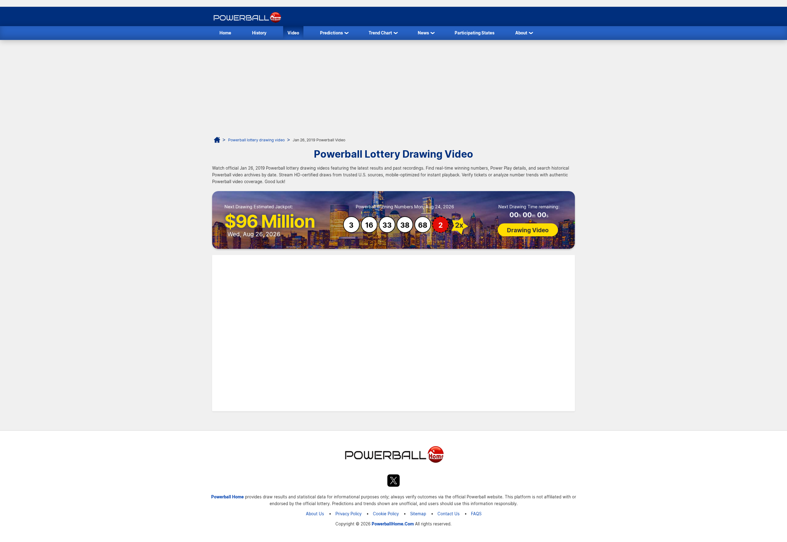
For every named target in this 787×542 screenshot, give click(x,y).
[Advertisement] (393, 86)
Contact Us (448, 513)
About (521, 32)
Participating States (474, 32)
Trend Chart (380, 32)
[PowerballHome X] (393, 481)
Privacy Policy (348, 513)
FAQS (476, 513)
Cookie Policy (386, 513)
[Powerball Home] (246, 22)
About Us (315, 513)
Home (225, 32)
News (423, 32)
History (259, 32)
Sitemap (418, 513)
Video (293, 32)
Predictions (331, 32)
